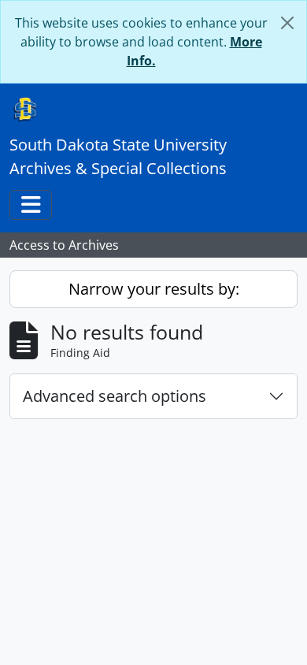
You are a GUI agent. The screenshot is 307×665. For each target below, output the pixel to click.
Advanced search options (114, 396)
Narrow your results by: (153, 288)
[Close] (287, 23)
